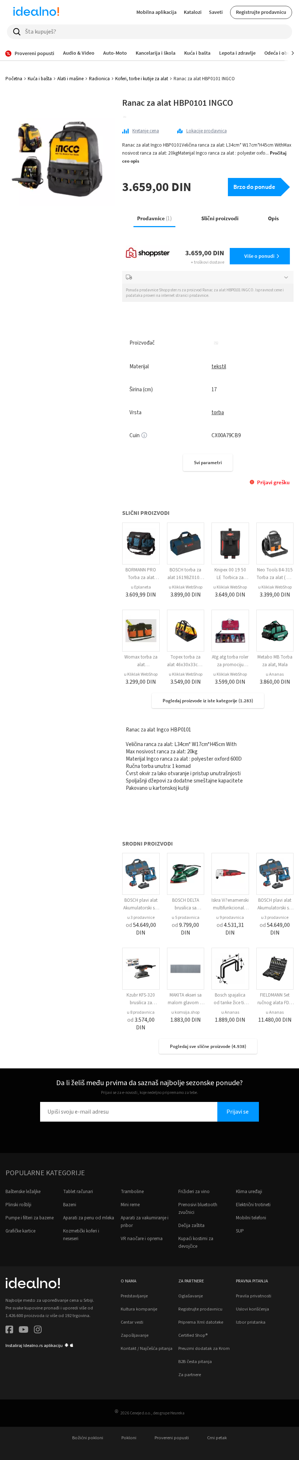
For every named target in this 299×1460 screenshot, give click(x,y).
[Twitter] (23, 1330)
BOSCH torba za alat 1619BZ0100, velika (185, 578)
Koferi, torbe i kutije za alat (141, 78)
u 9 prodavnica (230, 918)
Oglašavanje (190, 1296)
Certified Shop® (192, 1335)
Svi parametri (208, 462)
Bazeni (69, 1204)
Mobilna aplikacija (156, 12)
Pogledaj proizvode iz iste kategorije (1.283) (208, 701)
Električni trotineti (253, 1204)
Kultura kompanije (139, 1309)
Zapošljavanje (134, 1335)
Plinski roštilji (18, 1204)
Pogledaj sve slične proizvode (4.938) (208, 1046)
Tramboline (132, 1191)
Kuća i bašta (40, 78)
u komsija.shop (185, 1012)
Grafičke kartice (20, 1231)
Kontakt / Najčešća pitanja (146, 1348)
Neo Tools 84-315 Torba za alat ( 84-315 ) (274, 578)
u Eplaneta (141, 587)
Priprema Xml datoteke (200, 1322)
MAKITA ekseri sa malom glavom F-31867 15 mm (185, 1003)
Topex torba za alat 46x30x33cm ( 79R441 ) (185, 665)
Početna (13, 78)
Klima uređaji (249, 1191)
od (141, 929)
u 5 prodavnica (185, 918)
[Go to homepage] (36, 12)
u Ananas (275, 674)
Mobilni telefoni (251, 1218)
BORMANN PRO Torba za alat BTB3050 (140, 578)
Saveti (216, 12)
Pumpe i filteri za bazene (29, 1218)
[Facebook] (9, 1330)
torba (217, 412)
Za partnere (189, 1374)
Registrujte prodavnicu (261, 12)
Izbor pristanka (250, 1322)
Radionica (99, 78)
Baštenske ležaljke (22, 1191)
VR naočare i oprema (142, 1238)
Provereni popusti (172, 1437)
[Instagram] (38, 1330)
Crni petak (217, 1437)
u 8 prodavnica (141, 1012)
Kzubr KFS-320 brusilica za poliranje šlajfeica (141, 1003)
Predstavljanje (134, 1296)
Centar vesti (132, 1322)
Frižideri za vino (194, 1191)
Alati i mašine (70, 78)
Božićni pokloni (87, 1437)
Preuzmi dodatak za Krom (204, 1348)
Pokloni (128, 1437)
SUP (240, 1231)
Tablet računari (78, 1191)
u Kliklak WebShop (185, 587)
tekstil (218, 366)
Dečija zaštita (191, 1225)
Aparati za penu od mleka (88, 1218)
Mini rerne (130, 1204)
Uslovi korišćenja (252, 1309)
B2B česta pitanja (195, 1361)
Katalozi (193, 12)
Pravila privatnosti (253, 1296)
